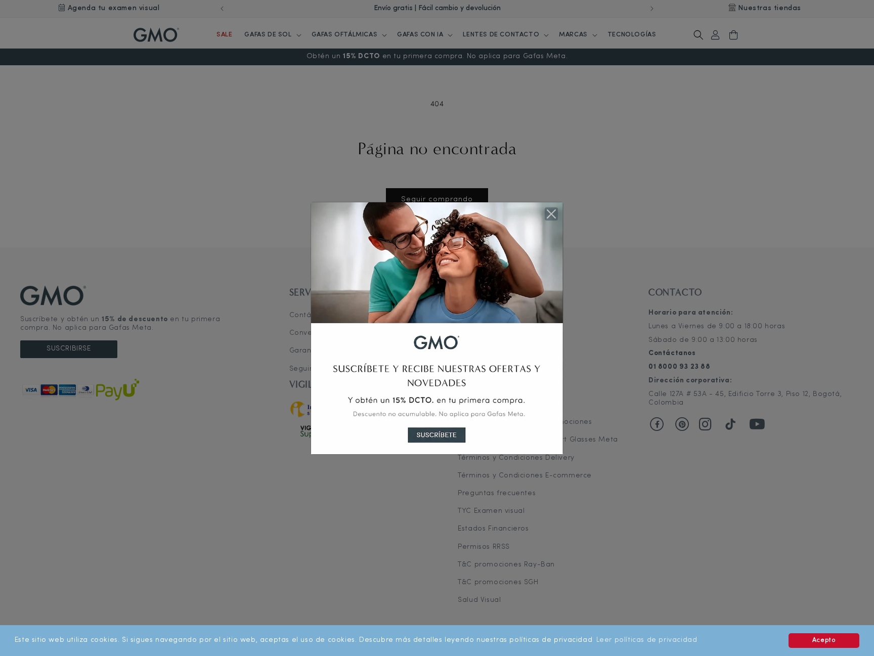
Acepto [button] (824, 640)
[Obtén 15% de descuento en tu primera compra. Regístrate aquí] (437, 328)
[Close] (551, 214)
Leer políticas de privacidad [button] (646, 640)
